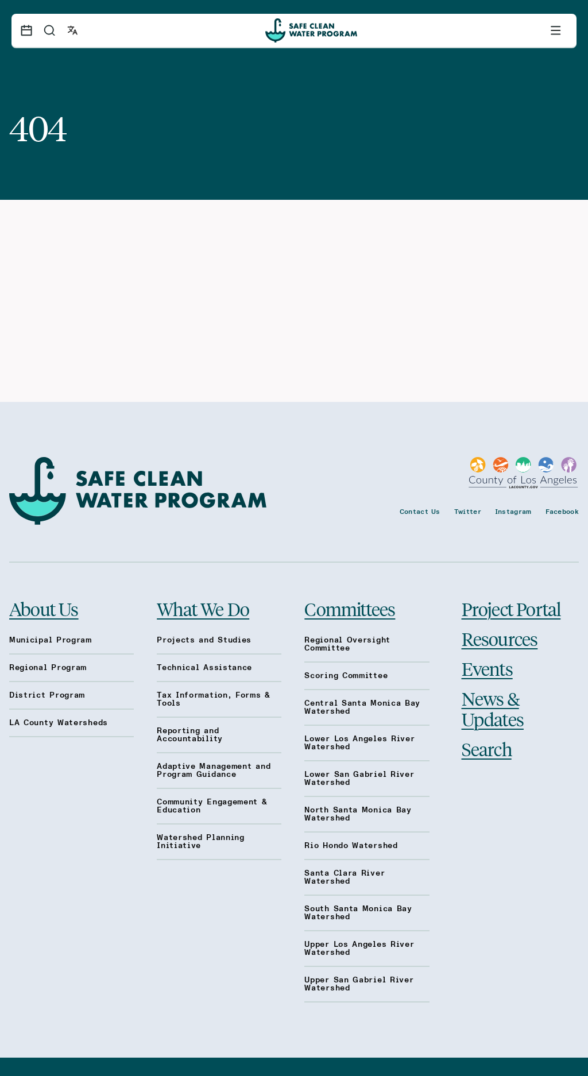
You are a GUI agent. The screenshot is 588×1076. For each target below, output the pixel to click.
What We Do (203, 608)
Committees (349, 608)
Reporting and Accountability (190, 735)
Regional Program (48, 668)
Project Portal (511, 609)
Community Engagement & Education (212, 806)
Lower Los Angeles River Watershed (359, 743)
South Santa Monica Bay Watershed (358, 913)
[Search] (49, 30)
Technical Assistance (204, 668)
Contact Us (420, 511)
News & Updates (493, 708)
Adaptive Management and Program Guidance (213, 771)
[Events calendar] (26, 30)
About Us (44, 608)
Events (487, 668)
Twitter (467, 511)
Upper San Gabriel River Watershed (358, 984)
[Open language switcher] (72, 30)
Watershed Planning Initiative (201, 842)
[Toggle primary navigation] (555, 30)
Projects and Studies (204, 640)
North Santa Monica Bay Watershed (357, 814)
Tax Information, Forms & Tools (213, 699)
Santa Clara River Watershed (344, 877)
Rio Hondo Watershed (350, 846)
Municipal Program (50, 640)
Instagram (513, 511)
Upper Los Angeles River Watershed (359, 948)
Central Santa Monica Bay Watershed (362, 707)
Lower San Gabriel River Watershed (359, 779)
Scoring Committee (346, 676)
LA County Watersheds (58, 723)
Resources (500, 638)
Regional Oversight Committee (347, 644)
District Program (47, 695)
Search (487, 749)
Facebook (562, 511)
